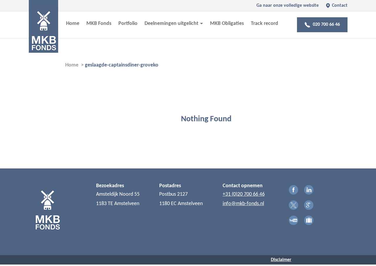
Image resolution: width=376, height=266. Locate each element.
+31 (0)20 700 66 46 (244, 194)
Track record (264, 23)
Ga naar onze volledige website (287, 5)
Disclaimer (281, 260)
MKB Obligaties (227, 23)
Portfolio (127, 23)
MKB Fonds (98, 23)
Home (72, 23)
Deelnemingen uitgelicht (172, 23)
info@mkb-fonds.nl (243, 204)
